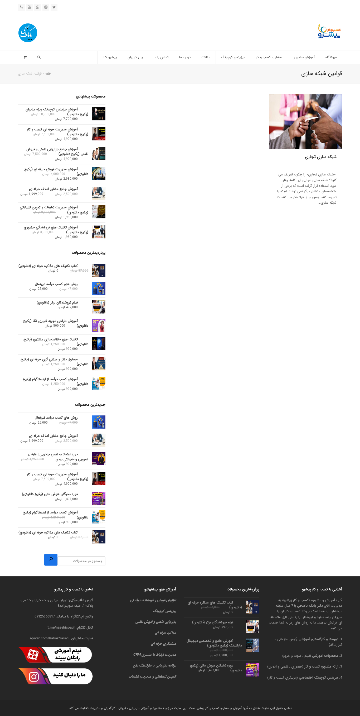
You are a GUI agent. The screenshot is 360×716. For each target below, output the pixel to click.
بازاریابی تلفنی (166, 622)
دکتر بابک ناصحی (310, 606)
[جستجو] (50, 560)
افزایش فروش (166, 600)
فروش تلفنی (143, 622)
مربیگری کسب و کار (283, 677)
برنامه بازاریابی (166, 665)
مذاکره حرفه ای (165, 633)
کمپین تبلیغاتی (165, 676)
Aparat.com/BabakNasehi (49, 638)
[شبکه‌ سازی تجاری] (305, 121)
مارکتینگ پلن (142, 665)
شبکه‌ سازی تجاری (321, 157)
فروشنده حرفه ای (141, 600)
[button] (25, 57)
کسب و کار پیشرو (296, 600)
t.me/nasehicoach (61, 627)
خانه (48, 73)
